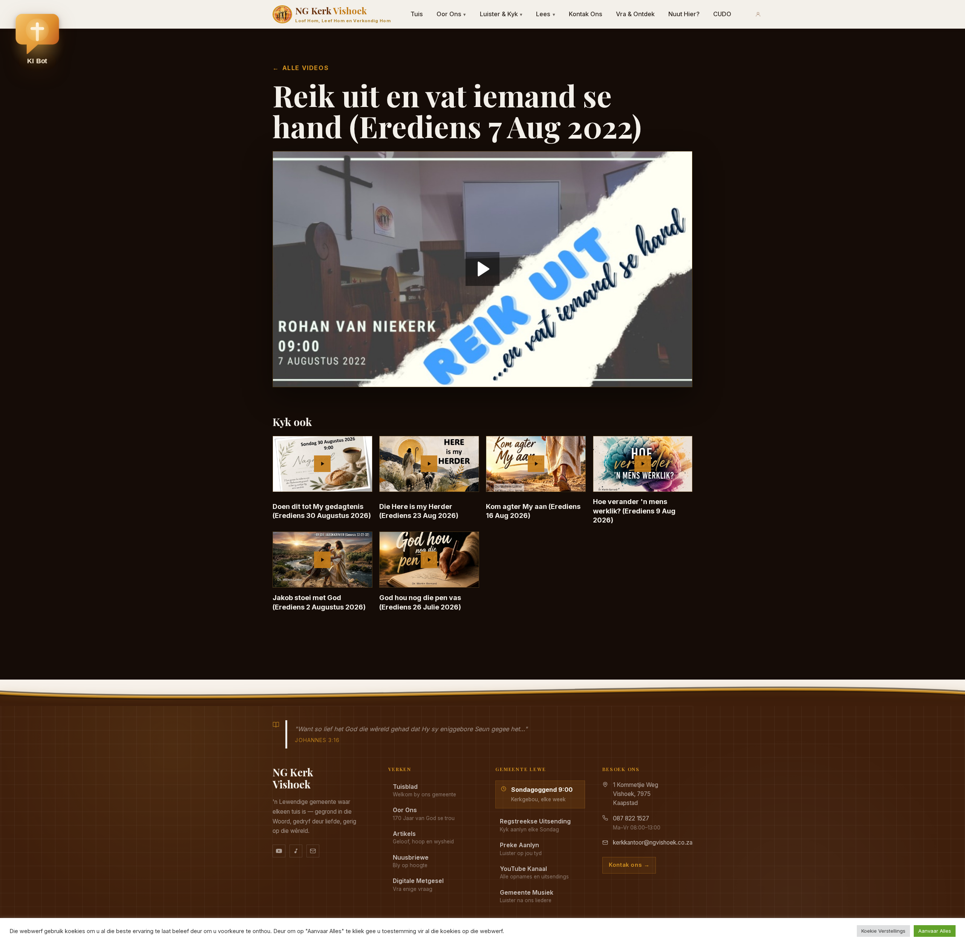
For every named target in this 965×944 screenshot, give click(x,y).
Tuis (417, 14)
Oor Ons (451, 14)
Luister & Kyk (501, 14)
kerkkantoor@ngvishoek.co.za (652, 842)
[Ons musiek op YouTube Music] (296, 851)
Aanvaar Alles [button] (934, 931)
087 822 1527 (631, 818)
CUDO (722, 14)
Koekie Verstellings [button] (883, 931)
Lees (545, 14)
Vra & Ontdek (635, 14)
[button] (37, 41)
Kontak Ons (585, 14)
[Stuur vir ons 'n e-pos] (312, 851)
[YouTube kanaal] (279, 851)
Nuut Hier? (684, 14)
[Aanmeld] (758, 14)
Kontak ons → (629, 865)
